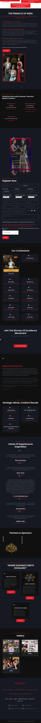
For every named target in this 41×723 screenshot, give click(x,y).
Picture (11, 653)
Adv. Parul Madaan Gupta (30, 410)
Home (6, 699)
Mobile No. (17, 189)
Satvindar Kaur (30, 281)
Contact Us (20, 701)
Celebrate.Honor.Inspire (20, 608)
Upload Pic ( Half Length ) (20, 195)
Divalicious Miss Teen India (8, 689)
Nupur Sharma (11, 290)
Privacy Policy (32, 699)
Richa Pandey (11, 281)
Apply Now (6, 50)
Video (11, 670)
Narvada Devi (11, 307)
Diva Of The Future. (11, 576)
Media (30, 653)
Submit (5, 237)
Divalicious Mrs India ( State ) (25, 694)
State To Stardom (30, 584)
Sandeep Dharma (30, 418)
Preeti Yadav (30, 317)
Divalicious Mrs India (19, 689)
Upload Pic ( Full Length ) (32, 195)
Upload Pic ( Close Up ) (7, 195)
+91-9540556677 (28, 705)
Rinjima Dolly (30, 307)
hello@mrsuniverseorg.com (16, 708)
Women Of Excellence (13, 694)
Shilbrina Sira (30, 298)
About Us (11, 699)
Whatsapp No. (30, 189)
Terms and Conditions (13, 228)
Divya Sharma (30, 290)
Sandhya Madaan (11, 410)
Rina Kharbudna (29, 258)
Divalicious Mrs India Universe (31, 689)
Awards (15, 699)
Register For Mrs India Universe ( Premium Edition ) (20, 5)
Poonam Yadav (11, 317)
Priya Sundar (11, 298)
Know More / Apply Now (20, 345)
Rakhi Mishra (11, 418)
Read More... (11, 592)
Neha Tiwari (11, 273)
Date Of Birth (5, 189)
